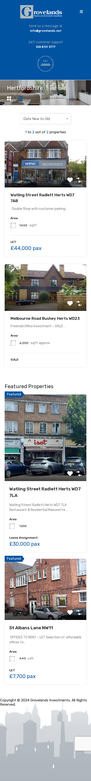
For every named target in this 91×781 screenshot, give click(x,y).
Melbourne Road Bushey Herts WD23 (45, 318)
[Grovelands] (41, 12)
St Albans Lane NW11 (31, 627)
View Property (45, 178)
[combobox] (45, 118)
